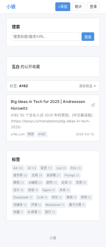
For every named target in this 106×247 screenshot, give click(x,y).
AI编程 (35, 182)
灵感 (81, 182)
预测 (86, 197)
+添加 (62, 6)
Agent (48, 190)
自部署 (53, 175)
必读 (66, 182)
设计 (18, 190)
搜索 (88, 37)
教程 (18, 182)
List (61, 168)
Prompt (72, 175)
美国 (71, 197)
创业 (57, 197)
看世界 (20, 175)
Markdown (55, 205)
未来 (64, 190)
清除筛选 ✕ (87, 86)
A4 (18, 168)
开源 (36, 205)
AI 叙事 (34, 212)
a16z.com (18, 134)
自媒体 (19, 205)
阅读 (33, 190)
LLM (42, 197)
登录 (93, 6)
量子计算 (77, 205)
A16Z (42, 134)
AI (32, 168)
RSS (75, 168)
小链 (11, 6)
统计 (78, 6)
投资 (46, 168)
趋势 (51, 182)
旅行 (50, 212)
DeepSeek (22, 197)
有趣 (18, 212)
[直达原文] (93, 105)
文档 (37, 175)
